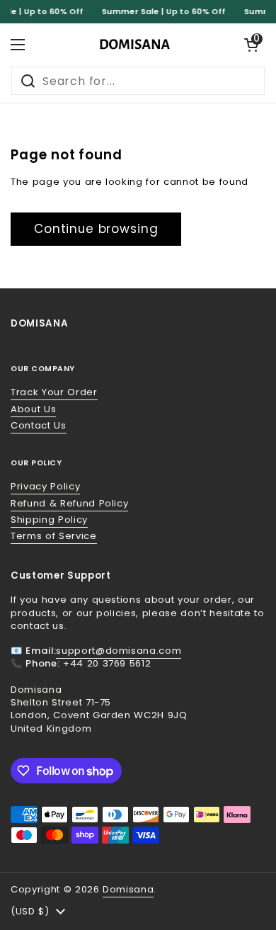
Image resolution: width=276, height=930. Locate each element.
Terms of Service (54, 536)
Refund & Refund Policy (69, 503)
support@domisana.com (118, 650)
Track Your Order (54, 392)
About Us (33, 409)
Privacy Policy (45, 486)
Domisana (128, 889)
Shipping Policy (49, 519)
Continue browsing (96, 228)
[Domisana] (134, 44)
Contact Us (39, 425)
